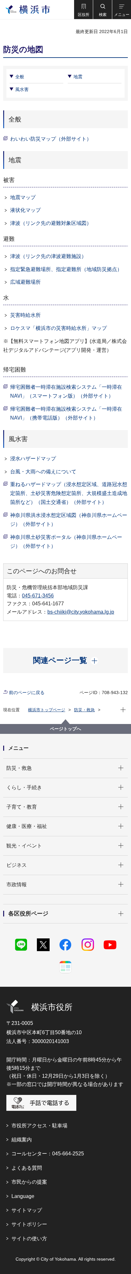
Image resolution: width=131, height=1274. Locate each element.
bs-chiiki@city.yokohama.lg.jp (80, 612)
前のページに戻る (27, 692)
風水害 (22, 89)
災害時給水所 (25, 315)
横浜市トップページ (46, 709)
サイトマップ (26, 1210)
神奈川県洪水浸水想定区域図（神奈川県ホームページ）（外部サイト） (68, 519)
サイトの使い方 (29, 1238)
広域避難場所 (25, 282)
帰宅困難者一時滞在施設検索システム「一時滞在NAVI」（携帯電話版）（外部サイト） (66, 413)
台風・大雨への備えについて (43, 471)
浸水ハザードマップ (33, 458)
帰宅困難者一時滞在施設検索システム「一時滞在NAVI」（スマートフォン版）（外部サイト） (66, 391)
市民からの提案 (29, 1182)
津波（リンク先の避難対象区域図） (51, 223)
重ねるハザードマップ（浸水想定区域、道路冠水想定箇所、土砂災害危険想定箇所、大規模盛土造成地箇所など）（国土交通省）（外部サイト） (68, 493)
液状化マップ (25, 210)
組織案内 (21, 1139)
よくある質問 (26, 1168)
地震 (77, 76)
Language (22, 1196)
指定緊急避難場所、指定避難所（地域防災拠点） (66, 269)
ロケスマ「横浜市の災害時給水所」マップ (58, 328)
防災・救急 (84, 709)
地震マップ (23, 197)
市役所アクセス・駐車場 (39, 1125)
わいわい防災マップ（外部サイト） (51, 139)
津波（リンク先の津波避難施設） (48, 256)
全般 (19, 76)
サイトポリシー (29, 1224)
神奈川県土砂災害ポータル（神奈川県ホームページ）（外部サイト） (66, 541)
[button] (83, 9)
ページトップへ (65, 728)
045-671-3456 (38, 595)
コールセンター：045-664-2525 (47, 1153)
